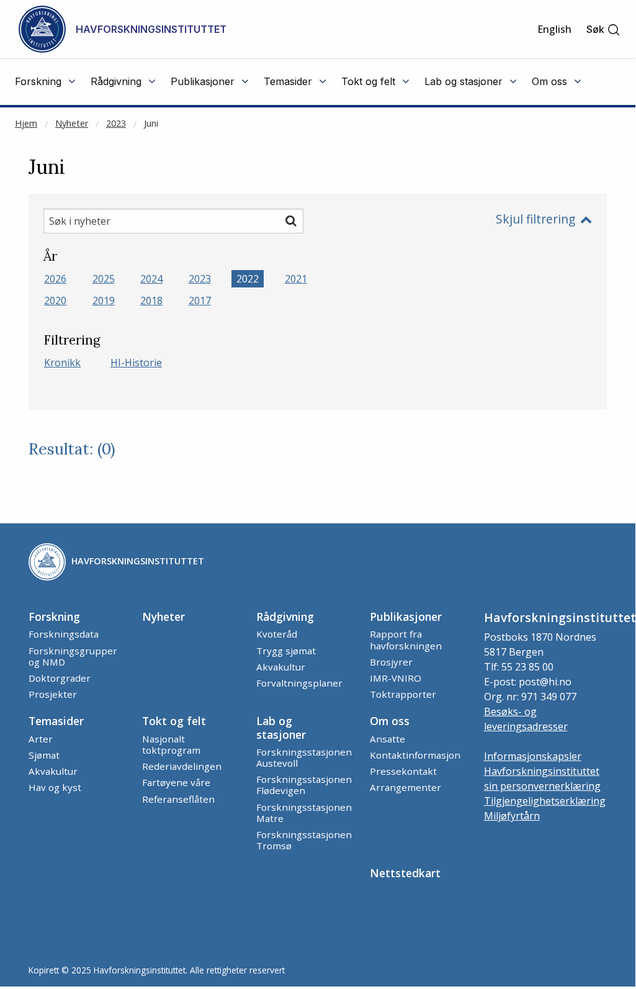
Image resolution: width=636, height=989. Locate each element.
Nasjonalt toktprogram (171, 744)
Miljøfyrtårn (512, 816)
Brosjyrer (391, 662)
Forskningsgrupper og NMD (73, 656)
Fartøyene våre (176, 782)
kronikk (62, 362)
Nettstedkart (405, 872)
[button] (603, 29)
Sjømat (44, 755)
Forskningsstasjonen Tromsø (304, 840)
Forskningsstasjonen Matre (304, 812)
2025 (103, 279)
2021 (296, 279)
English (554, 29)
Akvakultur (280, 667)
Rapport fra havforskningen (406, 639)
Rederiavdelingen (182, 766)
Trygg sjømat (286, 650)
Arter (41, 739)
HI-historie (136, 362)
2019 (103, 300)
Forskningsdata (64, 634)
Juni (151, 123)
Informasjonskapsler (532, 756)
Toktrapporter (403, 694)
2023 (116, 123)
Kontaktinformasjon (415, 755)
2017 (200, 300)
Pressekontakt (403, 771)
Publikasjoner (406, 616)
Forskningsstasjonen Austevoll (304, 757)
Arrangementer (405, 787)
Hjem (26, 123)
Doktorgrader (60, 678)
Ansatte (387, 739)
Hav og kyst (55, 787)
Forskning (54, 616)
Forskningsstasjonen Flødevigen (304, 785)
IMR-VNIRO (395, 678)
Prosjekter (53, 694)
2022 (247, 279)
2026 (55, 279)
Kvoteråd (276, 634)
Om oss (390, 720)
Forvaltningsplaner (299, 683)
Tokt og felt (174, 720)
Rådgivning (285, 616)
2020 (55, 300)
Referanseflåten (178, 799)
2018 (151, 300)
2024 (151, 279)
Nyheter (71, 123)
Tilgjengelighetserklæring (545, 801)
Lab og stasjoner (281, 727)
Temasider (56, 720)
